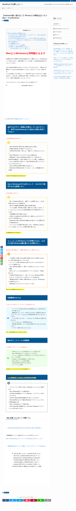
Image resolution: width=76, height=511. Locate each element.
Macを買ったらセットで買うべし (20, 48)
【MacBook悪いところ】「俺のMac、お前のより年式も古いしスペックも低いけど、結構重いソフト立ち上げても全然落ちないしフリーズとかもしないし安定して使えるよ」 (63, 51)
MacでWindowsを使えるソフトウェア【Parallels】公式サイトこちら (24, 438)
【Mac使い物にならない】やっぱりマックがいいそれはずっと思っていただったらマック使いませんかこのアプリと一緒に (63, 72)
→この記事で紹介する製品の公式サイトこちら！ (17, 118)
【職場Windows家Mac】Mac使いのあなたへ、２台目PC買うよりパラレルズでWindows (63, 66)
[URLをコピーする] (47, 500)
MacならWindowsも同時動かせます (16, 33)
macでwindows (57, 31)
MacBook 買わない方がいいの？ (61, 28)
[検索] (73, 1)
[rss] (71, 1)
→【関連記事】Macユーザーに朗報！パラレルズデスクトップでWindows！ (26, 446)
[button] (5, 500)
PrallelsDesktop (58, 37)
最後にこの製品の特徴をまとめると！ (18, 46)
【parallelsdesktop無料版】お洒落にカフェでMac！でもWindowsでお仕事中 (62, 77)
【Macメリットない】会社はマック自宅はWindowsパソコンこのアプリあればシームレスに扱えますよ (63, 59)
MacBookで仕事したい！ (12, 4)
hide (29, 30)
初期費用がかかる (13, 43)
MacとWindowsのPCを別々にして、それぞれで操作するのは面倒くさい (27, 38)
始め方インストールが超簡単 (16, 45)
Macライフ (6, 20)
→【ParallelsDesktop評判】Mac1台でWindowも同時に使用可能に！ (24, 428)
